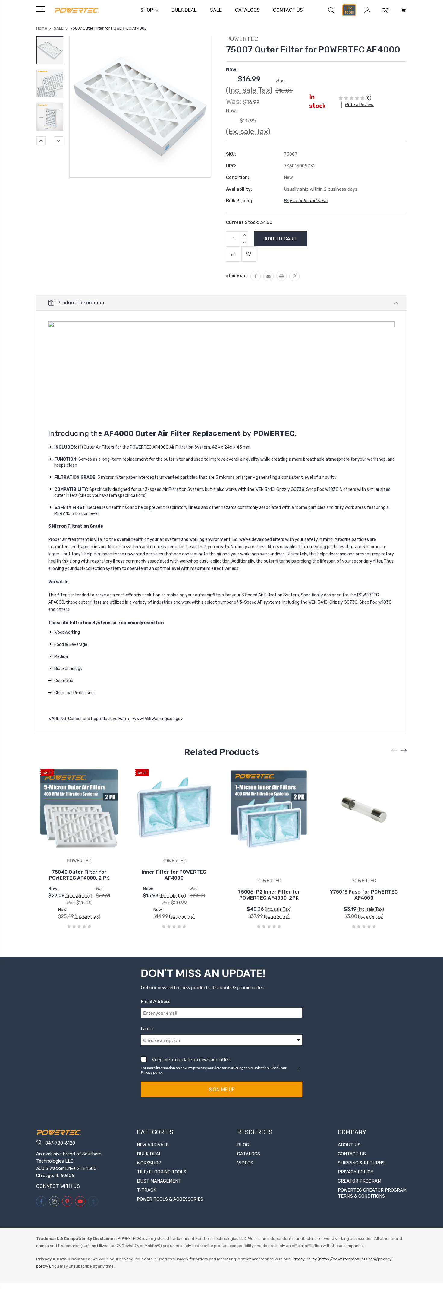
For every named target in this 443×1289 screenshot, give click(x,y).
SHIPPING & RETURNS (361, 1163)
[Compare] (385, 14)
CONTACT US (288, 10)
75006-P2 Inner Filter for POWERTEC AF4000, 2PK (269, 895)
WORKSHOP (149, 1163)
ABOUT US (349, 1145)
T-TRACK (146, 1190)
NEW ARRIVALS (153, 1145)
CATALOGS (247, 10)
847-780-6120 (60, 1143)
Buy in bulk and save (306, 200)
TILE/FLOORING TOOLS (161, 1172)
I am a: (147, 1028)
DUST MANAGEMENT (159, 1181)
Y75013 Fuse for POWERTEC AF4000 (364, 895)
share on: (236, 275)
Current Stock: (249, 222)
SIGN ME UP (221, 1089)
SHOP (146, 10)
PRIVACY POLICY (355, 1172)
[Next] (58, 140)
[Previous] (41, 140)
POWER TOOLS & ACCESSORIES (170, 1199)
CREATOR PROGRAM (359, 1181)
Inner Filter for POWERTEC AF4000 (174, 875)
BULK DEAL (184, 10)
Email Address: (156, 1001)
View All (145, 1208)
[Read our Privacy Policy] (298, 1068)
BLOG (243, 1145)
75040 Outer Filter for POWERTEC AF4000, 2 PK (79, 875)
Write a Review (359, 104)
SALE (216, 10)
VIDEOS (245, 1163)
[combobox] (221, 1040)
